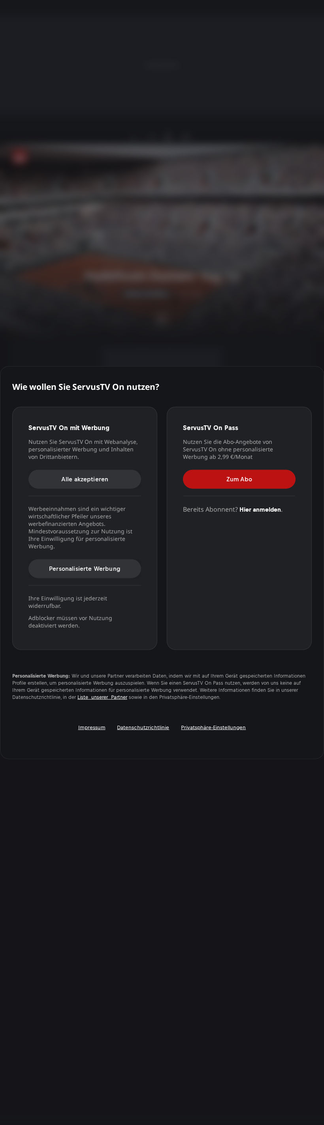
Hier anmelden (260, 509)
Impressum (91, 727)
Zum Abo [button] (239, 478)
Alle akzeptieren (85, 478)
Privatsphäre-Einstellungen (213, 727)
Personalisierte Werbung (85, 568)
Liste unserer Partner (102, 697)
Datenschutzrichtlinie (143, 727)
